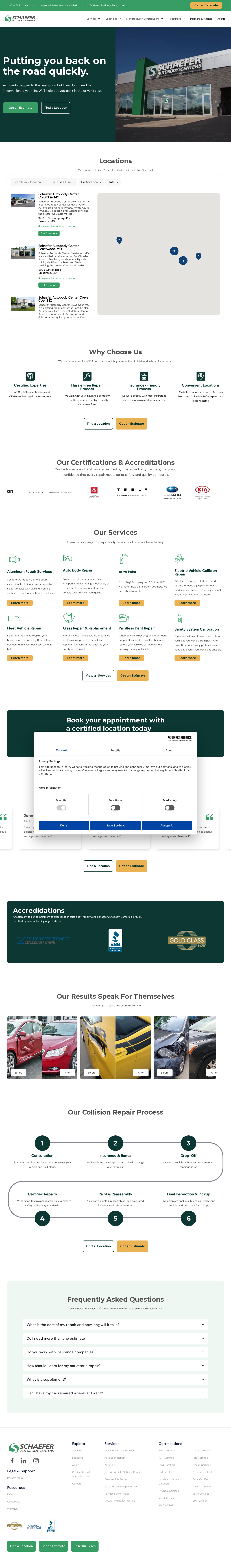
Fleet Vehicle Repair (115, 1479)
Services (91, 18)
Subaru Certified (202, 1472)
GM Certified (166, 1472)
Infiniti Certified (167, 1498)
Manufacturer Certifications (143, 18)
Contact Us (13, 1501)
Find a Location (55, 107)
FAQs (10, 1494)
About (221, 18)
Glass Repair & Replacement (121, 1486)
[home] (20, 18)
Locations (111, 18)
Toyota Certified (202, 1486)
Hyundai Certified (169, 1490)
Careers (76, 1483)
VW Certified (200, 1500)
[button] (93, 18)
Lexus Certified (201, 1450)
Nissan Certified (202, 1464)
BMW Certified (167, 1450)
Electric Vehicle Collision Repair (122, 1472)
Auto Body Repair (114, 1457)
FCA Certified (166, 1457)
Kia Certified (166, 1505)
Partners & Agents (201, 18)
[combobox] (31, 182)
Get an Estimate (206, 5)
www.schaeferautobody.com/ (59, 226)
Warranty (12, 1508)
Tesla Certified (201, 1479)
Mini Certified (200, 1457)
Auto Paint (110, 1464)
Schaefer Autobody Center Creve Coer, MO (63, 299)
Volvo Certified (201, 1493)
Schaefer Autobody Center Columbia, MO (58, 196)
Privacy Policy (15, 1477)
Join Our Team (85, 1546)
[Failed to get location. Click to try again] (54, 182)
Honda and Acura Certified (169, 1481)
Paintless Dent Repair (116, 1493)
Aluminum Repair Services (119, 1450)
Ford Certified (167, 1464)
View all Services (98, 675)
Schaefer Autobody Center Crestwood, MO (58, 247)
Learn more (20, 603)
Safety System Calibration (119, 1500)
